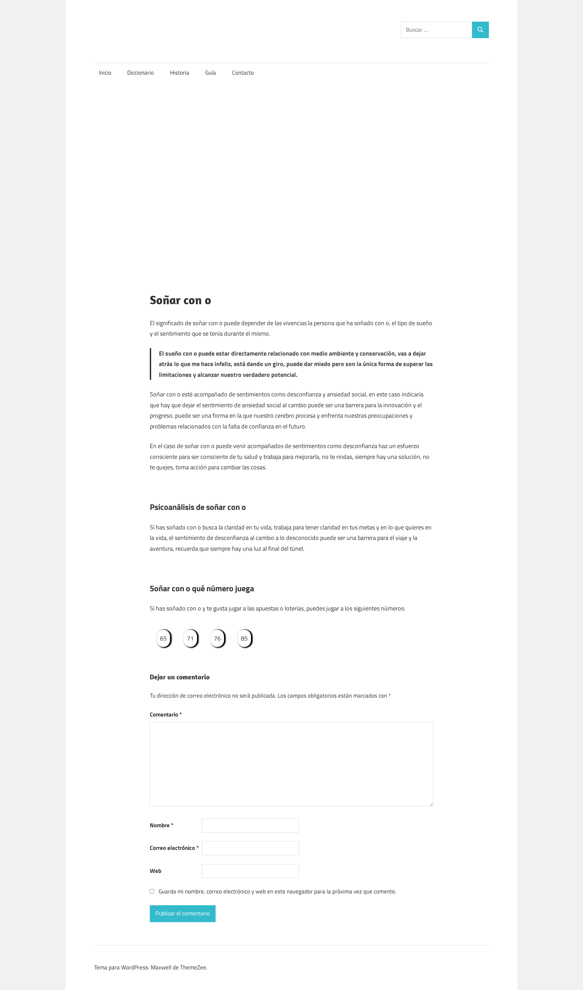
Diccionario (140, 72)
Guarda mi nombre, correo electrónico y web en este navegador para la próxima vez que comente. (277, 891)
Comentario (166, 714)
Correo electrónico (174, 847)
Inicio (105, 72)
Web (155, 870)
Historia (179, 72)
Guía (210, 72)
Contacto (243, 72)
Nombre (161, 825)
